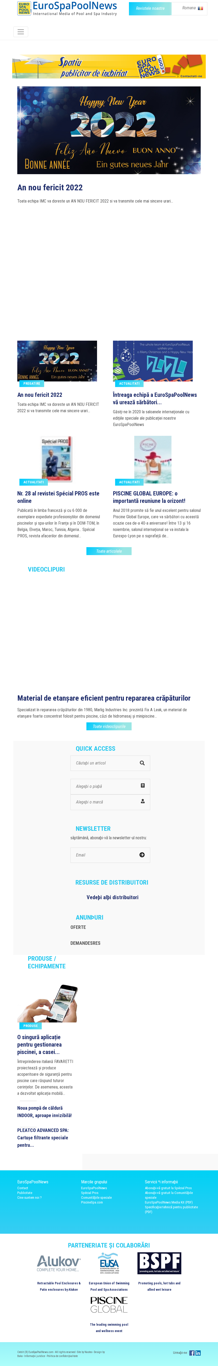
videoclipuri (46, 569)
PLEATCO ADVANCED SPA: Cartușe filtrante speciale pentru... (43, 1137)
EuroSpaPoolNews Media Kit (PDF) (169, 1202)
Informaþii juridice (35, 1356)
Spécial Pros (89, 1193)
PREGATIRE (31, 383)
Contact (22, 1188)
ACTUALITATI (129, 383)
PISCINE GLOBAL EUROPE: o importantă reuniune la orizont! (149, 497)
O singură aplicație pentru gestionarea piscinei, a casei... (39, 1044)
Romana (189, 7)
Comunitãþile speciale (96, 1198)
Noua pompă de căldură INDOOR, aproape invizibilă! (44, 1111)
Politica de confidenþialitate (62, 1356)
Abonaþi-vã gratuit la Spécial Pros (168, 1188)
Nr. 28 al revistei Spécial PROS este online (88, 283)
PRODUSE (30, 1026)
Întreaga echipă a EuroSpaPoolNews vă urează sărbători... (155, 399)
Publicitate (24, 1193)
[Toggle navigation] (20, 32)
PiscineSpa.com (92, 1202)
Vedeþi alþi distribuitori (113, 897)
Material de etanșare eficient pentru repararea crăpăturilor (104, 698)
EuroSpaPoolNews (94, 1188)
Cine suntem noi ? (29, 1198)
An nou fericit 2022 (39, 395)
